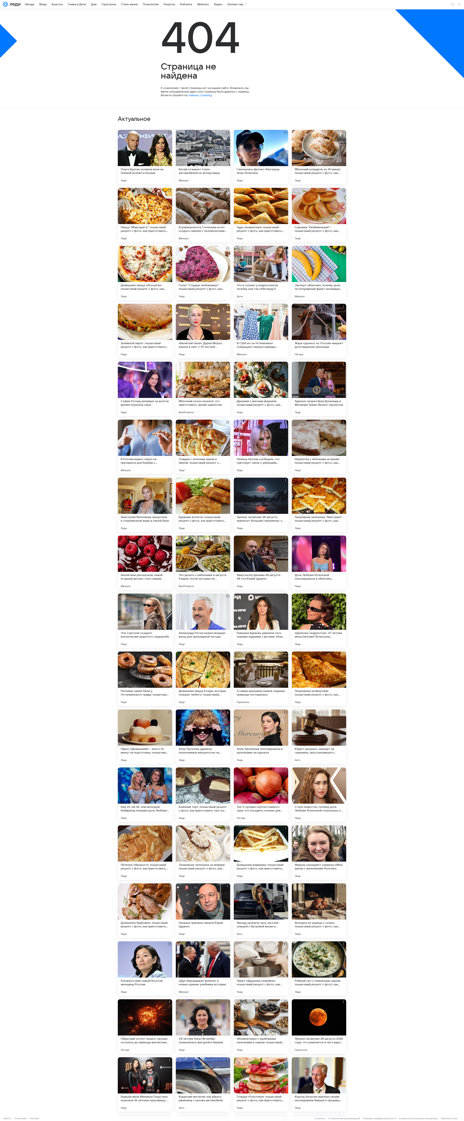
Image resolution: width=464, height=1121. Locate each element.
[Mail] (5, 4)
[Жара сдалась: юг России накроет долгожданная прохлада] (319, 331)
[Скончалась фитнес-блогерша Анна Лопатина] (261, 157)
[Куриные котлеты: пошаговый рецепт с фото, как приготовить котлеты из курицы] (203, 505)
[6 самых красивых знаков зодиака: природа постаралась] (261, 679)
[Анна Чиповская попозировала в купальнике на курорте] (261, 736)
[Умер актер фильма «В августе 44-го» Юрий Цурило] (261, 563)
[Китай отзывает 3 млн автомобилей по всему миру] (203, 157)
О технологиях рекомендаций (344, 1118)
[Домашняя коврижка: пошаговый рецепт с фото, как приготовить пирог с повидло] (261, 852)
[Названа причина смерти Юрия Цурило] (203, 910)
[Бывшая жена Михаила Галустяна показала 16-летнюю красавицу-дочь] (145, 1084)
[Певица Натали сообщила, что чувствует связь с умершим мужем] (261, 447)
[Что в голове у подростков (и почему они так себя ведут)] (261, 273)
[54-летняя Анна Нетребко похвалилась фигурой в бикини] (203, 1026)
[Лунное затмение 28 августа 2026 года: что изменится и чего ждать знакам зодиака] (319, 1026)
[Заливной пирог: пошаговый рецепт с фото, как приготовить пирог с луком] (145, 331)
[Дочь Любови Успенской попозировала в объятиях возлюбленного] (319, 563)
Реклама (34, 1118)
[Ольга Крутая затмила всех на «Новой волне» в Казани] (145, 157)
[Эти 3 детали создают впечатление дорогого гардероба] (145, 621)
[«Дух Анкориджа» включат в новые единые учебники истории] (203, 968)
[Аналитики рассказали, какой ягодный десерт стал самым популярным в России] (145, 563)
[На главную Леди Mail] (14, 4)
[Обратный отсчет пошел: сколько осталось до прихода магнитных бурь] (145, 1026)
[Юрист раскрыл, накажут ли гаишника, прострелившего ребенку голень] (319, 736)
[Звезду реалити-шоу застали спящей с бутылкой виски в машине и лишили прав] (261, 910)
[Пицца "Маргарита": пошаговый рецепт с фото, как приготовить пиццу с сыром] (145, 215)
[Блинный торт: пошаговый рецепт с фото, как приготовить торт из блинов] (203, 794)
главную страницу (200, 95)
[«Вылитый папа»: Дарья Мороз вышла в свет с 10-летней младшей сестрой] (203, 331)
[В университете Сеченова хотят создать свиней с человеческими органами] (203, 215)
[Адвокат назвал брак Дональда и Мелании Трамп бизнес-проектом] (319, 389)
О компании (20, 1118)
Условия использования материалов (418, 1118)
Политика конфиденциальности (379, 1118)
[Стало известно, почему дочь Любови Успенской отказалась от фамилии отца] (319, 794)
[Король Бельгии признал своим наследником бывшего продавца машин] (319, 1084)
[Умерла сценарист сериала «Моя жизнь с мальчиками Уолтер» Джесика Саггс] (319, 852)
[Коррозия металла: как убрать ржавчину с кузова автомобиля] (203, 1084)
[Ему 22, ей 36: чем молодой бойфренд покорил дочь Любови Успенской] (145, 794)
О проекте (320, 1118)
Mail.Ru (7, 1118)
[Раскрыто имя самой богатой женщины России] (145, 968)
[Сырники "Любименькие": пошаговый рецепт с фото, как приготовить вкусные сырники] (319, 215)
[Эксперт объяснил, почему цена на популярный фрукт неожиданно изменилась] (319, 273)
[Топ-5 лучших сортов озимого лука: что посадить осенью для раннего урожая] (261, 794)
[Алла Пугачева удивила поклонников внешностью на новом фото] (203, 736)
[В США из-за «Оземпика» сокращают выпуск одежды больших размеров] (261, 331)
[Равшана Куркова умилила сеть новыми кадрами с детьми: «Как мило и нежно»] (261, 621)
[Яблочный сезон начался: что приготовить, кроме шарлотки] (203, 389)
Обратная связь (449, 1118)
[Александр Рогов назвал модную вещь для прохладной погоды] (203, 621)
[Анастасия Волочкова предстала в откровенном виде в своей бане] (145, 505)
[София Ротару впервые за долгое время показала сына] (145, 389)
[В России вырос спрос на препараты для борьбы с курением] (145, 447)
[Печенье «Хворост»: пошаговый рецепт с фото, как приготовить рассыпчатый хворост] (145, 852)
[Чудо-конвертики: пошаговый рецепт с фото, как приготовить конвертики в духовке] (261, 215)
